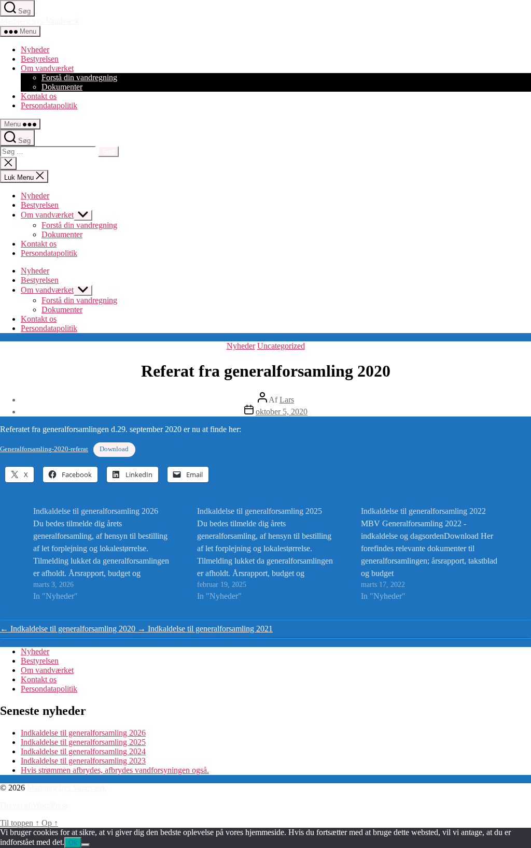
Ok (72, 842)
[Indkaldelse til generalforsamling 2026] (101, 553)
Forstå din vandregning (79, 77)
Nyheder (35, 49)
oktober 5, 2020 (282, 411)
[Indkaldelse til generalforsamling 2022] (429, 553)
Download (114, 449)
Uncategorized (281, 345)
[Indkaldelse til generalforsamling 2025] (265, 553)
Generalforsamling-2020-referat (44, 449)
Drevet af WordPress (34, 805)
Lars (287, 399)
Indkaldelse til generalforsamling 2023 (83, 760)
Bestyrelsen (40, 58)
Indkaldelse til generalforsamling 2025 (83, 742)
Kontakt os (39, 96)
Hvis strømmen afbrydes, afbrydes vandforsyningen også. (115, 770)
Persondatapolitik (49, 105)
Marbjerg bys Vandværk (39, 21)
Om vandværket (47, 68)
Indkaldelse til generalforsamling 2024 (83, 751)
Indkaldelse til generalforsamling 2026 (83, 732)
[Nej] (85, 844)
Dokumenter (61, 86)
